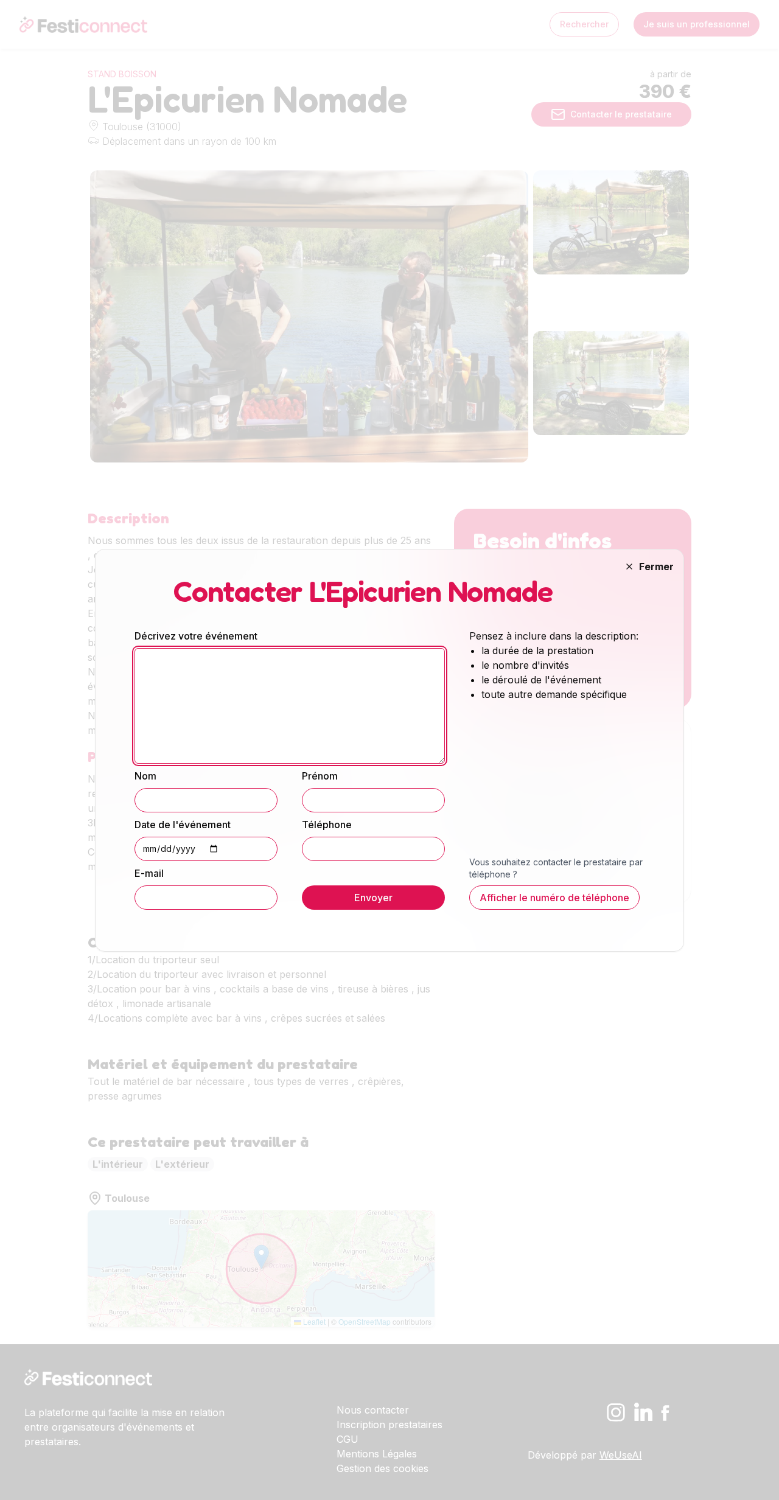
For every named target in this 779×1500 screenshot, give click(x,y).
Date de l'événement (182, 824)
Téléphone (327, 824)
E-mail (149, 873)
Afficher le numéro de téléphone (554, 897)
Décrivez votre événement (195, 636)
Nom (145, 776)
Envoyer (373, 897)
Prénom (320, 776)
